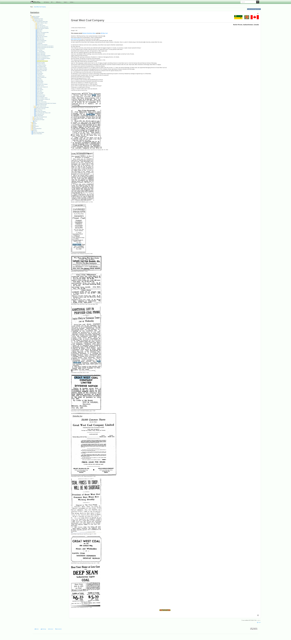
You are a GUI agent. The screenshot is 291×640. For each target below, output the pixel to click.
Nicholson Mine (40, 81)
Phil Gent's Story (39, 110)
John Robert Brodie (76, 39)
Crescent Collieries (41, 42)
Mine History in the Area (40, 108)
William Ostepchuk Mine (42, 104)
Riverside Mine (40, 93)
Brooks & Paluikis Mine (41, 40)
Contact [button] (51, 629)
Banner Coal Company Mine (43, 32)
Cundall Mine (39, 43)
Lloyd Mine (39, 78)
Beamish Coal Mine (41, 33)
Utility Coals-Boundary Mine (42, 27)
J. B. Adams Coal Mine (41, 65)
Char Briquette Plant (40, 114)
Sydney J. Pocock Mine (41, 101)
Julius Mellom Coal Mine (42, 69)
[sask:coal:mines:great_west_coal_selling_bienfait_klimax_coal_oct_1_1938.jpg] (86, 549)
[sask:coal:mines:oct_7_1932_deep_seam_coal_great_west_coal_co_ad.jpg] (86, 585)
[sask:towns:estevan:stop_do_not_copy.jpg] (165, 610)
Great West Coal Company (40, 6)
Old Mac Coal (104, 33)
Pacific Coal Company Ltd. (42, 87)
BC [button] (52, 2)
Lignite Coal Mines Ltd (41, 77)
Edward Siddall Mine (41, 52)
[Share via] (257, 13)
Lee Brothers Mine (40, 76)
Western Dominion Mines (89, 33)
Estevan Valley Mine (41, 54)
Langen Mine (39, 74)
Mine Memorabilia (39, 115)
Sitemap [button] (44, 629)
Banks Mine (39, 31)
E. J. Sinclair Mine (40, 51)
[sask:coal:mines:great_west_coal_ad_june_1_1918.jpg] (86, 263)
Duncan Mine (39, 50)
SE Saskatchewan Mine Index (41, 21)
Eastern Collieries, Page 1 (42, 22)
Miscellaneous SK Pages (39, 119)
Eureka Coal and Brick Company (43, 55)
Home (47, 2)
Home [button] (37, 629)
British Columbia (36, 16)
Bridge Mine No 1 (40, 37)
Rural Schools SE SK (38, 118)
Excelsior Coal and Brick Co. (43, 57)
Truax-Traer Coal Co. (41, 25)
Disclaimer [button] (59, 629)
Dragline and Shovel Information (42, 107)
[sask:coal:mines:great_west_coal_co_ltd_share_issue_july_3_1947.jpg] (93, 444)
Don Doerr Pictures (41, 48)
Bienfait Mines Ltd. (40, 35)
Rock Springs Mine (41, 96)
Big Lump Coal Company (42, 36)
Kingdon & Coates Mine (42, 70)
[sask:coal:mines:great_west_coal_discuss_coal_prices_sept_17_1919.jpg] (86, 505)
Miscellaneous (36, 126)
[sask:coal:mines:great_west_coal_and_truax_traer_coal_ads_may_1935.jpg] (86, 288)
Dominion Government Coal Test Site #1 (45, 46)
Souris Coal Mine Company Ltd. (43, 99)
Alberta (34, 122)
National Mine (40, 80)
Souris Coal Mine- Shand (42, 97)
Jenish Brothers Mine (41, 66)
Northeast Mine (40, 82)
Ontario (34, 125)
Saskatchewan (36, 17)
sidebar (35, 121)
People (34, 127)
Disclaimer (35, 131)
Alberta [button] (58, 2)
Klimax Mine (39, 72)
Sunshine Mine (40, 100)
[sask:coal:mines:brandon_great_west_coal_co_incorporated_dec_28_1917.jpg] (86, 99)
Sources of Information (37, 133)
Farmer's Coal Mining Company (43, 58)
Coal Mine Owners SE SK (40, 106)
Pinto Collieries (40, 89)
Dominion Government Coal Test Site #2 (45, 47)
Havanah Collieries (41, 63)
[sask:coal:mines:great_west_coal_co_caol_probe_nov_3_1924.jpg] (86, 339)
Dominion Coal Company (42, 44)
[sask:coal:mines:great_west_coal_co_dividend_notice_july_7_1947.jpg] (86, 392)
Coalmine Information (38, 20)
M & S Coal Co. (40, 24)
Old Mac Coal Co (40, 85)
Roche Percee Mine (41, 95)
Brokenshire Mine (40, 39)
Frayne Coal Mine (40, 59)
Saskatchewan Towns (38, 18)
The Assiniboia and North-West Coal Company (46, 103)
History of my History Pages (38, 132)
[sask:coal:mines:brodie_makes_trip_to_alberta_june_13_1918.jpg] (82, 176)
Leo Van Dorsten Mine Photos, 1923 (43, 112)
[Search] (257, 2)
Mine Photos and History (41, 111)
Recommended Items (37, 128)
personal (34, 129)
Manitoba (35, 123)
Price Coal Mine (40, 92)
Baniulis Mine (40, 29)
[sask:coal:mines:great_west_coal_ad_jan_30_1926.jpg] (78, 228)
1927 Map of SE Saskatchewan (40, 116)
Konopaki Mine (40, 73)
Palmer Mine (39, 88)
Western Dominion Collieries (43, 28)
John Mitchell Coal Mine (42, 67)
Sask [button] (65, 2)
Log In (259, 622)
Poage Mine (39, 91)
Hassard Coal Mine (41, 62)
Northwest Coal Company (42, 84)
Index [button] (72, 2)
